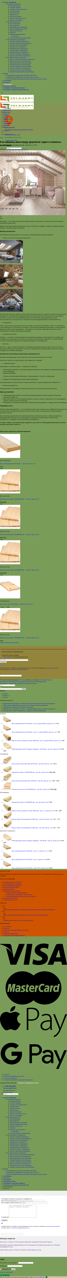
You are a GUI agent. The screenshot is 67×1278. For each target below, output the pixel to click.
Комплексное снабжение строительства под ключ (23, 77)
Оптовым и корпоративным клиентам (16, 90)
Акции (5, 694)
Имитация (6, 113)
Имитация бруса (15, 6)
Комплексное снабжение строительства (19, 894)
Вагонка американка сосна (18, 29)
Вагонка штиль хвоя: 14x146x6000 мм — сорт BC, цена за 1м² (19, 534)
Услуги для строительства (11, 891)
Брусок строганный (16, 20)
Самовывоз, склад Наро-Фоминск (14, 935)
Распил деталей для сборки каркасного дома (21, 896)
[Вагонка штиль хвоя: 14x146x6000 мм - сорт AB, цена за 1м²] (10, 631)
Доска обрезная (15, 23)
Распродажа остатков (10, 898)
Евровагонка (14, 15)
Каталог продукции (9, 2)
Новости (6, 695)
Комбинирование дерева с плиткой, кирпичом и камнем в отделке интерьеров (29, 703)
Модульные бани (15, 34)
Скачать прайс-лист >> (10, 900)
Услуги (5, 73)
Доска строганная (15, 16)
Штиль (5, 117)
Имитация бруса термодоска (19, 52)
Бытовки (16, 36)
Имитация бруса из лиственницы (20, 63)
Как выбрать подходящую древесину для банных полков (18, 683)
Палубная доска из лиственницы (20, 65)
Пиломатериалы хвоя (13, 4)
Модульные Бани (9, 127)
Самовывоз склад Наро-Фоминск (14, 88)
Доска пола (7, 111)
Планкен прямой (15, 7)
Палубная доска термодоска (19, 48)
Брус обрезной (14, 25)
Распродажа (8, 84)
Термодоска (7, 123)
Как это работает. (40, 1277)
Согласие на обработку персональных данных (18, 1080)
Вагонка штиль (15, 13)
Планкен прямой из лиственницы (20, 66)
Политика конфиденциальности (13, 1076)
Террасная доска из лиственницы (20, 70)
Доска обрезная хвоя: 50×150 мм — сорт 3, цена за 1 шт (17, 464)
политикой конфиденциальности (18, 669)
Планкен (6, 115)
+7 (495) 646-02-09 (7, 657)
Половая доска (14, 11)
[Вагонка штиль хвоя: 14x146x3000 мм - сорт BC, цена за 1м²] (10, 493)
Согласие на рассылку (10, 1078)
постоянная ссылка (45, 680)
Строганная (7, 108)
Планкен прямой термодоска (19, 41)
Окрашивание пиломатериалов (17, 893)
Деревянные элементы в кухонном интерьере (18, 707)
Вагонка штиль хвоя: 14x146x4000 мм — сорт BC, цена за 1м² (19, 570)
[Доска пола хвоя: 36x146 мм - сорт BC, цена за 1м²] (10, 598)
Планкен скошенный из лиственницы (22, 72)
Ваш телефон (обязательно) (10, 1203)
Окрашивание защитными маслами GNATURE (21, 75)
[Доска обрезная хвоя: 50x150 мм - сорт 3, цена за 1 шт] (10, 457)
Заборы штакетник (16, 31)
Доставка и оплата (9, 86)
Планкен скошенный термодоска (20, 43)
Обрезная (6, 104)
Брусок (5, 121)
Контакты (6, 82)
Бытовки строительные (11, 887)
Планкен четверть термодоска (20, 54)
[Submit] (0, 687)
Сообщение (5, 1217)
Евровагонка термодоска (18, 47)
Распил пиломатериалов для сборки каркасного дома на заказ (27, 79)
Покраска (13, 38)
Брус (4, 106)
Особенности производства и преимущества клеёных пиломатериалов (23, 682)
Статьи (1, 137)
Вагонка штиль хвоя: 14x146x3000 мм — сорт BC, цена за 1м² (19, 499)
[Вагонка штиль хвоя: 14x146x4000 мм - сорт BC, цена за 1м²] (10, 564)
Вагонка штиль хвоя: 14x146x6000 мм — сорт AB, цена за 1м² (19, 638)
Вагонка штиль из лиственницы (20, 61)
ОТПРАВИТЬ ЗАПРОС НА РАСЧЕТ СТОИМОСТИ (16, 1199)
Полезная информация (10, 934)
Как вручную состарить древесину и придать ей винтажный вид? (24, 711)
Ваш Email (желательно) (9, 1201)
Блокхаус (13, 32)
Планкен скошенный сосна (18, 9)
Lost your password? (6, 1272)
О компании (7, 81)
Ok (46, 1277)
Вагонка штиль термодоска (19, 45)
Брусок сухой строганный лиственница (22, 59)
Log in (13, 1269)
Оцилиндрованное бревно (18, 27)
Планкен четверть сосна (18, 18)
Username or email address (9, 1263)
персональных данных (51, 668)
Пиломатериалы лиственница (16, 57)
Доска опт (24, 149)
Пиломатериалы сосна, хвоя (12, 882)
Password (3, 1266)
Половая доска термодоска (18, 50)
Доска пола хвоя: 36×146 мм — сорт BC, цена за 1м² (16, 604)
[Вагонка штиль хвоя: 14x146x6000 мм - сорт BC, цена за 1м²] (10, 528)
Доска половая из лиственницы (20, 68)
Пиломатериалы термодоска (16, 40)
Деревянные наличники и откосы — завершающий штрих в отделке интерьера (29, 709)
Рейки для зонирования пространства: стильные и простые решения (25, 705)
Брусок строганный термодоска (20, 56)
